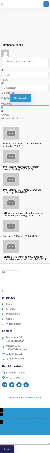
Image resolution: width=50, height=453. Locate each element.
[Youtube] (19, 384)
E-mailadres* (8, 93)
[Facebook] (4, 384)
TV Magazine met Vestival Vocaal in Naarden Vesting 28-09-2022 (21, 168)
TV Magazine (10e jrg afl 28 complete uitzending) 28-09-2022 (22, 191)
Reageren (6, 433)
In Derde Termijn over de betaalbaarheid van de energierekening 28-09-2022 (23, 214)
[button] (46, 4)
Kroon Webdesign (31, 397)
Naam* (4, 80)
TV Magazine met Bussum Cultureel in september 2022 (22, 144)
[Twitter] (11, 384)
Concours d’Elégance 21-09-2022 (20, 236)
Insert (7, 449)
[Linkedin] (26, 384)
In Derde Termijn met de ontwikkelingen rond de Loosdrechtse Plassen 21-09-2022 (24, 258)
